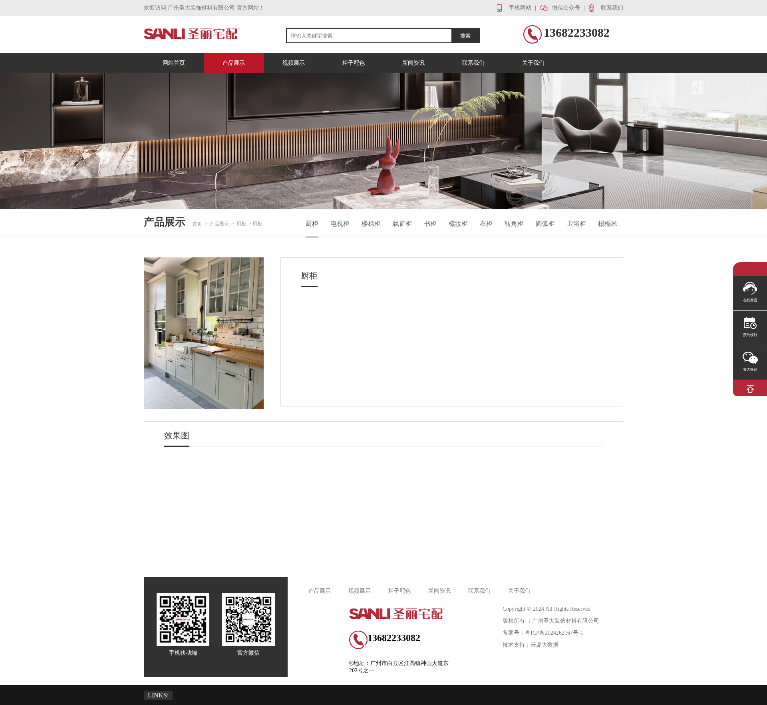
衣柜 (486, 223)
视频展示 (359, 591)
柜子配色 (399, 591)
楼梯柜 (371, 223)
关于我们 (519, 591)
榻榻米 (607, 223)
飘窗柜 (402, 223)
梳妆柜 (458, 223)
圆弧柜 (545, 223)
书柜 (430, 223)
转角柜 (514, 223)
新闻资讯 (439, 591)
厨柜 (241, 224)
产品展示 (219, 224)
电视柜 (340, 223)
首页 (197, 224)
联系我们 (479, 591)
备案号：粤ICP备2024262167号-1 (543, 633)
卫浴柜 (576, 223)
